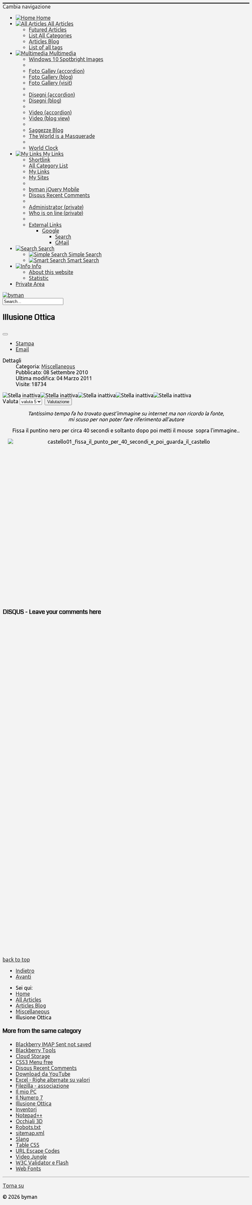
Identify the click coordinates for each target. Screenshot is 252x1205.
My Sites (39, 177)
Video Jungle (31, 1157)
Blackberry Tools (36, 1050)
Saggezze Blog (46, 130)
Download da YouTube (43, 1074)
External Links (45, 225)
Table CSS (27, 1145)
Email (22, 349)
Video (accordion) (50, 112)
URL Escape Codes (38, 1151)
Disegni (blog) (45, 101)
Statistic (39, 278)
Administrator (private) (56, 207)
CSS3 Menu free (34, 1062)
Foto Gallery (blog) (51, 77)
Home (43, 18)
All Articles (60, 24)
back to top (16, 959)
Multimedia (62, 53)
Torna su (13, 1186)
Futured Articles (48, 30)
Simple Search (84, 254)
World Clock (43, 148)
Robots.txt (28, 1127)
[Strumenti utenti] (5, 334)
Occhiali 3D (29, 1121)
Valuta (10, 401)
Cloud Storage (33, 1056)
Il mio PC (26, 1092)
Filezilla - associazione (42, 1086)
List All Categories (50, 35)
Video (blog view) (49, 118)
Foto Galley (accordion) (57, 71)
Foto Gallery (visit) (50, 83)
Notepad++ (29, 1115)
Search (63, 237)
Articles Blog (44, 41)
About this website (51, 272)
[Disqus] (126, 704)
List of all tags (46, 47)
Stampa (25, 343)
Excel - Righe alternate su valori (53, 1080)
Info (36, 266)
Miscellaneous (58, 366)
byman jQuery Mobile (54, 189)
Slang (22, 1139)
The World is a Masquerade (62, 136)
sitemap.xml (30, 1133)
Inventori (26, 1109)
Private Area (30, 284)
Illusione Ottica (34, 1103)
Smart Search (82, 260)
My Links (53, 154)
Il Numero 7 (29, 1098)
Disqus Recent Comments (59, 195)
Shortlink (39, 160)
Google (50, 231)
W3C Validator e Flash (42, 1163)
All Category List (48, 166)
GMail (62, 242)
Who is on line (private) (56, 213)
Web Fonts (28, 1168)
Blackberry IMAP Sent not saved (53, 1044)
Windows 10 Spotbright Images (66, 59)
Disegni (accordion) (52, 95)
